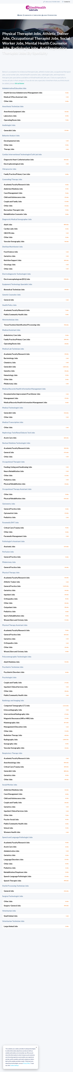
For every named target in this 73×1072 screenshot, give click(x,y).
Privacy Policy (26, 1063)
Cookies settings (14, 1065)
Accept (36, 1047)
